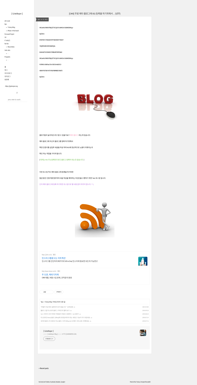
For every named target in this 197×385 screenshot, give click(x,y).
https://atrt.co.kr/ (47, 255)
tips (6, 24)
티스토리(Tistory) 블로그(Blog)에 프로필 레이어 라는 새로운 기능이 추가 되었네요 (65, 317)
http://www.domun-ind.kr (49, 271)
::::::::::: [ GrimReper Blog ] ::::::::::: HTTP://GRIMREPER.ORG (59, 334)
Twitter (48, 382)
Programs (7, 57)
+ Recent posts (44, 368)
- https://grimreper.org (11, 86)
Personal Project (9, 34)
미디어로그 (8, 73)
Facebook (52, 382)
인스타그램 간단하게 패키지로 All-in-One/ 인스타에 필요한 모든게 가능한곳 (70, 261)
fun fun (7, 44)
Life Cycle (7, 21)
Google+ (63, 382)
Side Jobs (7, 50)
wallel (148, 382)
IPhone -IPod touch (13, 31)
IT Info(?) (7, 40)
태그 (6, 70)
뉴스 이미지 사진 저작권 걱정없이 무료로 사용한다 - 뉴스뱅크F (60, 314)
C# (5, 37)
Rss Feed (41, 382)
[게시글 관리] (50, 292)
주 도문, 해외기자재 (50, 274)
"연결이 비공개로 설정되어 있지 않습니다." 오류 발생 (57, 307)
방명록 (7, 80)
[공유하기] (48, 292)
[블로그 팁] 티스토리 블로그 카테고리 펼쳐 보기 (55, 310)
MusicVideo (10, 47)
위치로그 (7, 76)
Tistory (138, 382)
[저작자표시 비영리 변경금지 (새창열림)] (66, 292)
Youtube (58, 382)
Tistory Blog (11, 27)
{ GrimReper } (17, 13)
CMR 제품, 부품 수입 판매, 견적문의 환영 (57, 278)
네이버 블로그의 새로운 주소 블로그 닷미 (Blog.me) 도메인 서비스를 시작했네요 (65, 321)
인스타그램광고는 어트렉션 (54, 258)
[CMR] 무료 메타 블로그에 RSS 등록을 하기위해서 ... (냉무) (94, 13)
